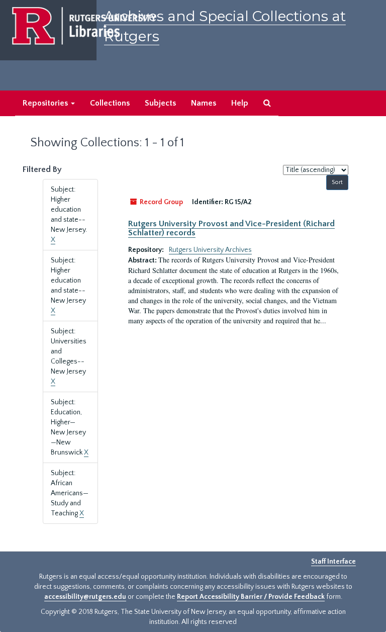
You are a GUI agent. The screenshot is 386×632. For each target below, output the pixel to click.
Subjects (160, 103)
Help (239, 103)
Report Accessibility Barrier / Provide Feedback (251, 597)
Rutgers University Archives (210, 250)
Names (203, 103)
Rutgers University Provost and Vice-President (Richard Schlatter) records (231, 228)
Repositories (46, 103)
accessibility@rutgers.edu (85, 597)
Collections (110, 103)
